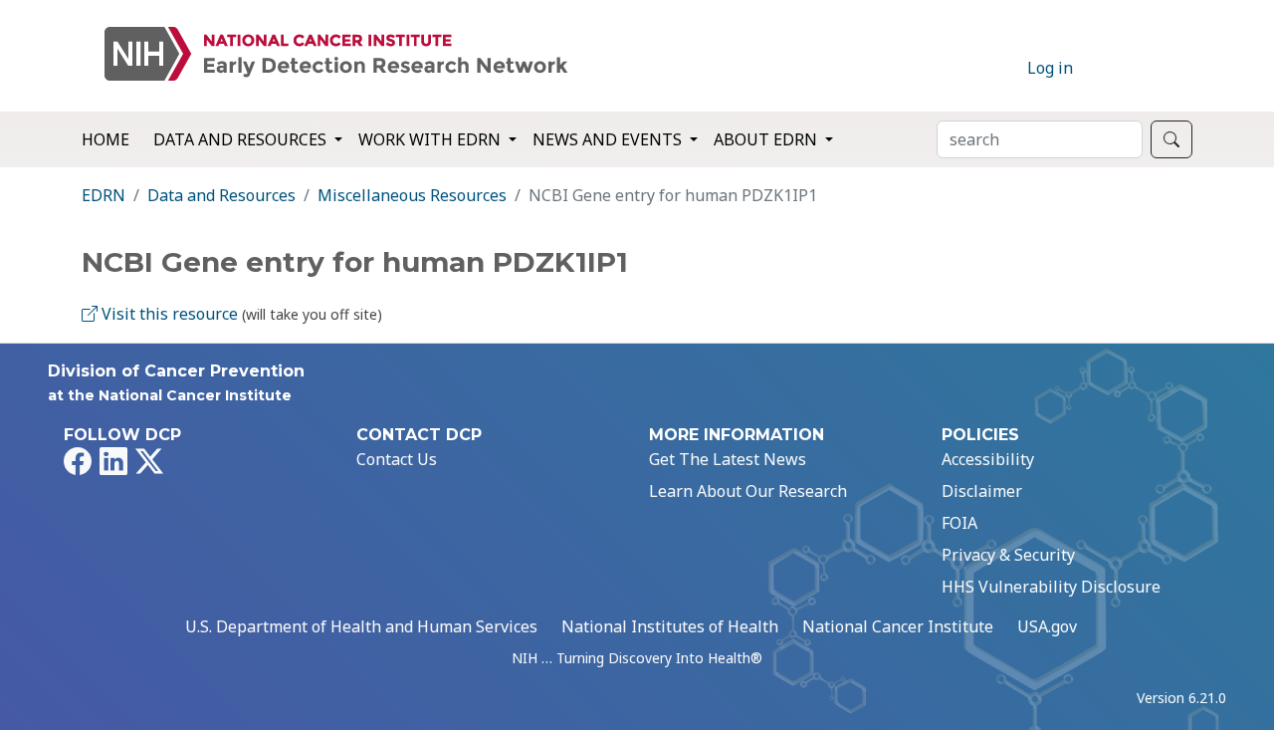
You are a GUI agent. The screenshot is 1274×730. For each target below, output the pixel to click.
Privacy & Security (1008, 555)
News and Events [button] (609, 139)
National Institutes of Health (669, 626)
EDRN (103, 195)
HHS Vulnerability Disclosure (1051, 587)
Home (105, 139)
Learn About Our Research (748, 491)
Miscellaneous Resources (412, 195)
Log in (1050, 68)
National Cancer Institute (897, 626)
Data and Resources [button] (241, 139)
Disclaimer (982, 491)
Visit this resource (168, 314)
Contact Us (396, 459)
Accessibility (988, 459)
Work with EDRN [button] (431, 139)
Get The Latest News (727, 459)
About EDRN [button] (767, 139)
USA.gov (1047, 626)
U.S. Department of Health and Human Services (361, 626)
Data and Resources (221, 195)
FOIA (959, 523)
